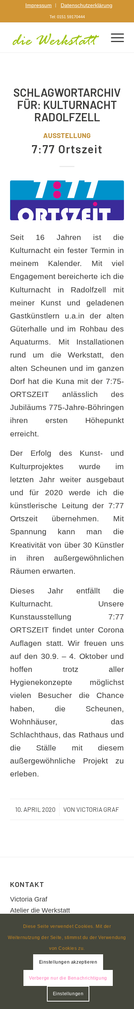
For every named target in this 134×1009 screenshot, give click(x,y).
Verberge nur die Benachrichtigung (68, 978)
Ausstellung (67, 135)
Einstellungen (68, 993)
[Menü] (113, 37)
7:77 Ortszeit (67, 149)
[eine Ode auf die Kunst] (67, 200)
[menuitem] (39, 5)
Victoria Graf (97, 809)
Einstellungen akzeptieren (68, 962)
